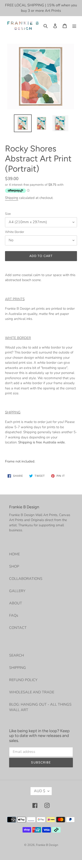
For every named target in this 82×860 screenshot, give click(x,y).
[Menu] (74, 26)
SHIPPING (17, 667)
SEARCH (16, 655)
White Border (14, 232)
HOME (14, 554)
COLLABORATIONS (25, 578)
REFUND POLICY (23, 679)
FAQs (13, 615)
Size (8, 214)
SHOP (14, 566)
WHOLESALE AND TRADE (31, 692)
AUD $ (39, 790)
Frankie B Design (47, 845)
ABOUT (15, 603)
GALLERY (17, 590)
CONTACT (18, 627)
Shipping (11, 197)
